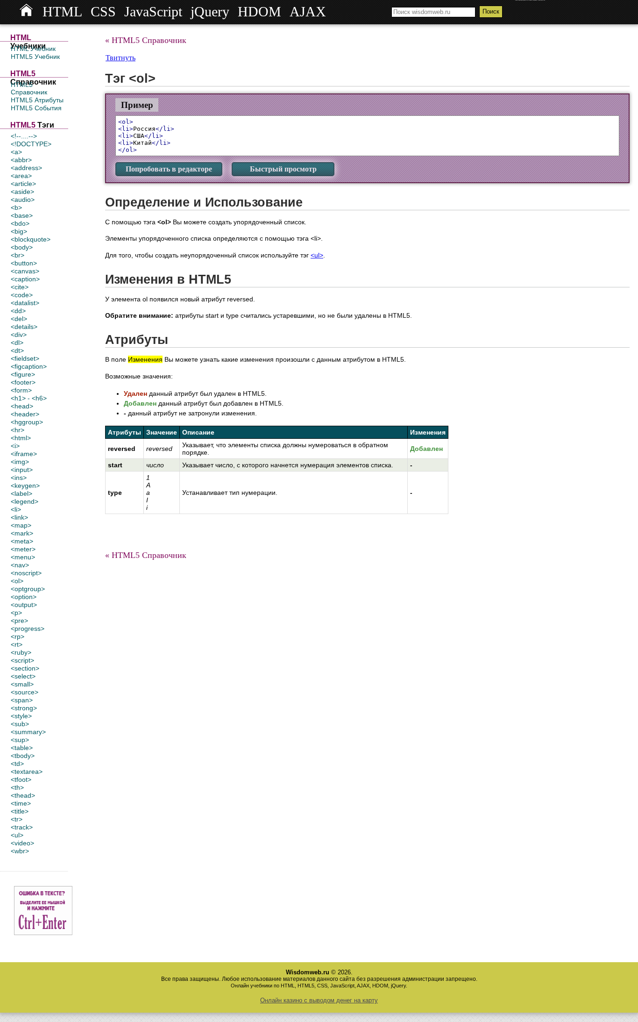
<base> (22, 215)
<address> (26, 168)
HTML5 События (36, 108)
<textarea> (27, 771)
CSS (103, 11)
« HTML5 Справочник (145, 40)
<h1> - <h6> (29, 398)
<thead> (23, 795)
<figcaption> (29, 366)
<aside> (22, 191)
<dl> (17, 342)
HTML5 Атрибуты (37, 100)
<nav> (20, 565)
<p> (16, 612)
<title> (19, 811)
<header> (25, 414)
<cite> (19, 287)
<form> (21, 390)
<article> (23, 183)
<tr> (16, 819)
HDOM (259, 11)
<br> (17, 255)
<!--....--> (24, 136)
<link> (19, 517)
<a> (16, 152)
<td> (17, 763)
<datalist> (25, 303)
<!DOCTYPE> (31, 144)
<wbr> (20, 851)
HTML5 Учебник (35, 56)
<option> (23, 596)
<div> (19, 334)
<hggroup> (27, 422)
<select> (23, 676)
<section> (25, 668)
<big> (19, 231)
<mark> (22, 533)
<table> (22, 747)
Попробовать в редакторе (169, 169)
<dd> (18, 310)
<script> (22, 660)
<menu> (23, 557)
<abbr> (21, 160)
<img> (20, 461)
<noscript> (26, 573)
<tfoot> (21, 779)
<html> (21, 438)
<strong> (24, 708)
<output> (24, 604)
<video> (22, 843)
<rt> (16, 644)
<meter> (23, 549)
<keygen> (25, 485)
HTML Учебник (33, 48)
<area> (21, 175)
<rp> (17, 636)
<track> (22, 827)
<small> (22, 684)
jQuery (210, 11)
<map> (21, 525)
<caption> (25, 279)
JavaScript (153, 11)
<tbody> (23, 755)
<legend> (24, 501)
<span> (22, 700)
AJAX (308, 11)
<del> (19, 318)
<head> (22, 406)
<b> (16, 207)
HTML (62, 11)
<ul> (17, 835)
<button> (24, 263)
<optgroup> (28, 589)
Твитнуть (120, 58)
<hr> (17, 430)
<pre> (19, 620)
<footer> (23, 382)
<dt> (17, 350)
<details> (24, 326)
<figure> (23, 374)
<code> (22, 295)
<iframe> (24, 453)
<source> (24, 692)
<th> (17, 787)
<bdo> (20, 223)
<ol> (17, 581)
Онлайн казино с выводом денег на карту (319, 1000)
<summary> (28, 732)
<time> (21, 803)
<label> (21, 493)
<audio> (23, 199)
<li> (16, 509)
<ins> (19, 477)
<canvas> (25, 271)
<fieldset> (25, 358)
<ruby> (21, 652)
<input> (22, 469)
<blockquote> (30, 239)
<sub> (20, 724)
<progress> (27, 628)
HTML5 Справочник (29, 88)
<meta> (22, 541)
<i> (15, 446)
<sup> (20, 739)
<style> (21, 716)
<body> (22, 247)
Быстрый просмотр (283, 169)
